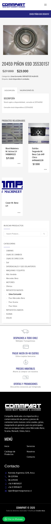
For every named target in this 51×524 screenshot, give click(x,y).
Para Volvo (13, 306)
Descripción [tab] (9, 90)
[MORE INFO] (18, 164)
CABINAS (9, 251)
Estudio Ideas (40, 511)
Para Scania (13, 302)
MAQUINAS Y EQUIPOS (15, 270)
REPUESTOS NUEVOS (30, 76)
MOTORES (10, 282)
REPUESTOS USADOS (14, 310)
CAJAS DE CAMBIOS (14, 255)
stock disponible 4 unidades (19, 79)
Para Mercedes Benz (17, 298)
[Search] (44, 233)
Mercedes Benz (12, 278)
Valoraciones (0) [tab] (27, 90)
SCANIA (9, 314)
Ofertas (9, 286)
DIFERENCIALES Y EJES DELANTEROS (21, 266)
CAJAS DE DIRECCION (14, 258)
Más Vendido (11, 274)
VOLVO (9, 318)
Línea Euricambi (16, 76)
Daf (7, 262)
